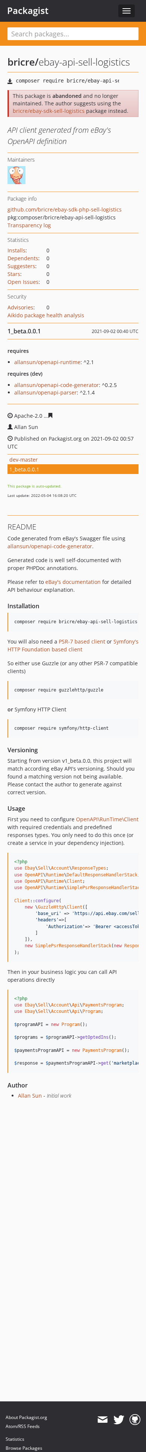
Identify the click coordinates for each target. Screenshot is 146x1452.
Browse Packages (24, 1448)
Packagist (28, 10)
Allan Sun (30, 1095)
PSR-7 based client (82, 641)
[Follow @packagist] (118, 1419)
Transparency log (29, 225)
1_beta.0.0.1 (24, 469)
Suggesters (21, 266)
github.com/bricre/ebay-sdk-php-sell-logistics (64, 209)
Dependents (22, 258)
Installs (16, 250)
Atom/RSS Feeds (23, 1426)
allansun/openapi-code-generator (56, 384)
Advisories (20, 307)
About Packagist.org (26, 1417)
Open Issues (23, 281)
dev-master (23, 459)
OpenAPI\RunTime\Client (107, 819)
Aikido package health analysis (45, 315)
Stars (13, 274)
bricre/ (23, 62)
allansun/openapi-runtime (47, 362)
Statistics (15, 1439)
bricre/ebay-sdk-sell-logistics (49, 110)
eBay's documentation (73, 581)
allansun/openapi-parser (45, 392)
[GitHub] (135, 1419)
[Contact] (102, 1419)
